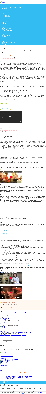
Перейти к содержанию (4, 0)
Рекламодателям (4, 382)
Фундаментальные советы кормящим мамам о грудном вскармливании (13, 375)
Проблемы (5, 8)
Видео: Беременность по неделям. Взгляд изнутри (13, 7)
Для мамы (4, 23)
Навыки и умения (7, 16)
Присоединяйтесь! (12, 379)
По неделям (5, 5)
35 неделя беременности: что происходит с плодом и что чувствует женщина (13, 335)
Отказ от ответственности (16, 387)
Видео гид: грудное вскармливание (9, 39)
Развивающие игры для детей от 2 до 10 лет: (23, 312)
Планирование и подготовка (8, 4)
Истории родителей (6, 31)
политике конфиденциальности (40, 392)
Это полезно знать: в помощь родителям (10, 27)
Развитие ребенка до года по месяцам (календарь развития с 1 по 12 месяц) (14, 374)
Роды (2, 9)
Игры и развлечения (6, 35)
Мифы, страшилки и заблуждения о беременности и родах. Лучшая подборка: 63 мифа (16, 377)
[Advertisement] (23, 209)
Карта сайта (4, 383)
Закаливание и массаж (8, 11)
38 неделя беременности (4, 327)
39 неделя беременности (4, 324)
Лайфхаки (4, 41)
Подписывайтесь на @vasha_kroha (7, 307)
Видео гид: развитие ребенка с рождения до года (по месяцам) (13, 40)
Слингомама (7, 24)
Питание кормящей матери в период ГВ (8, 378)
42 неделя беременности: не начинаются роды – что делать (10, 316)
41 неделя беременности (4, 319)
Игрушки (4, 36)
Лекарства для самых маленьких (10, 12)
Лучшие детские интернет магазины (9, 33)
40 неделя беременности (4, 322)
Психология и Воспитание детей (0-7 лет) (10, 26)
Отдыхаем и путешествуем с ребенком (9, 37)
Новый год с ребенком (7, 28)
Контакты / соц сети (5, 381)
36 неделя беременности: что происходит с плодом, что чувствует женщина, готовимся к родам (16, 332)
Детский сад (5, 29)
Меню (6, 21)
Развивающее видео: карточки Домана (9, 42)
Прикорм (4, 20)
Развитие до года (6, 13)
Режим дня (6, 17)
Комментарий (2, 345)
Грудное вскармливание (7, 18)
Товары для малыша (6, 32)
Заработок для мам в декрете (8, 30)
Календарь (6, 6)
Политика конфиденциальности (5, 387)
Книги (3, 43)
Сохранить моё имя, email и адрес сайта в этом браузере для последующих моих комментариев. (17, 349)
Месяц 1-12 (6, 14)
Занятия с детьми (6, 34)
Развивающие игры (5, 44)
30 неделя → (29, 265)
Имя (1, 338)
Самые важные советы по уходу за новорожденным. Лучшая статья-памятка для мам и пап (17, 376)
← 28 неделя (17, 265)
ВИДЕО (3, 38)
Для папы (4, 25)
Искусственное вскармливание (8, 19)
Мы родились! (4, 10)
